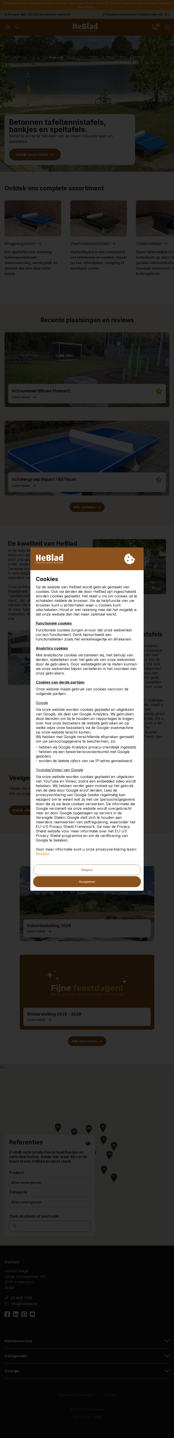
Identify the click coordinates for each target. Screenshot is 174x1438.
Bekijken (43, 854)
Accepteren (87, 881)
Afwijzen (87, 870)
